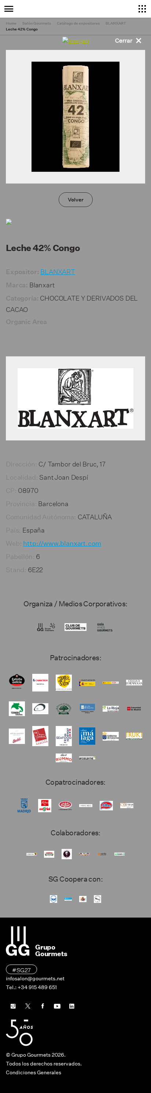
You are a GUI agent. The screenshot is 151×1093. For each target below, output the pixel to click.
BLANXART (57, 270)
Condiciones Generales (33, 1072)
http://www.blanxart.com (62, 544)
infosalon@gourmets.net (35, 978)
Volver (76, 199)
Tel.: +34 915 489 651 (31, 987)
